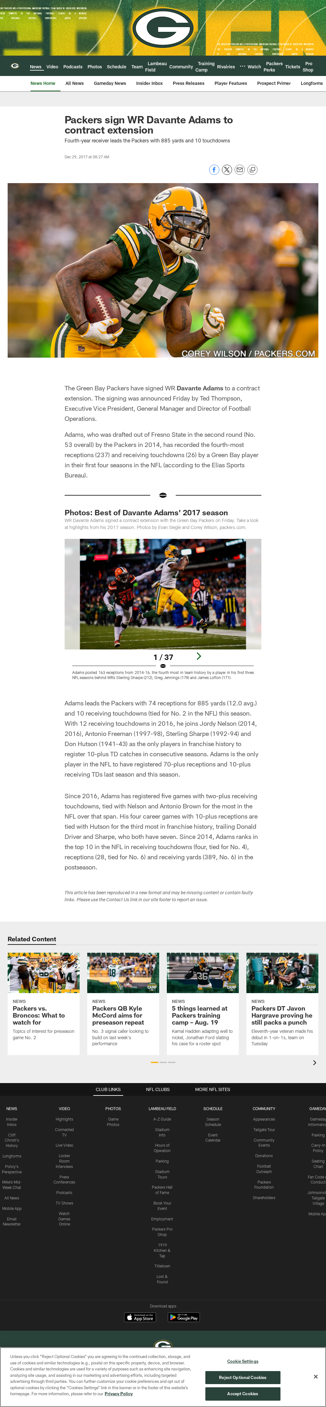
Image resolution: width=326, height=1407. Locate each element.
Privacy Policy (119, 1393)
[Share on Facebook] (214, 173)
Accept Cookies (242, 1393)
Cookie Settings (243, 1361)
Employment (162, 1219)
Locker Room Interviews (64, 1161)
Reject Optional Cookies (242, 1377)
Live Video (64, 1145)
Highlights (64, 1119)
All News (11, 1198)
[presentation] (315, 1063)
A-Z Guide (162, 1119)
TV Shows (64, 1203)
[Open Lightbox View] (163, 613)
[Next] (198, 656)
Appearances (264, 1119)
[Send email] (240, 173)
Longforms (12, 1156)
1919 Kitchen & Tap (162, 1250)
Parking (162, 1161)
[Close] (316, 1377)
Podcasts (64, 1192)
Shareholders (264, 1197)
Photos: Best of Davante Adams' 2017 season (146, 512)
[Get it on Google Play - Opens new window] (184, 1320)
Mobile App (12, 1208)
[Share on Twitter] (227, 173)
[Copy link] (252, 170)
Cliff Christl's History (12, 1140)
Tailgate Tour (264, 1129)
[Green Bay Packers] (163, 1347)
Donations (264, 1155)
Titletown (162, 1266)
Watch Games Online (64, 1218)
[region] (163, 1377)
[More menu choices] (242, 66)
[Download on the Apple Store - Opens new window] (140, 1318)
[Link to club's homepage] (15, 65)
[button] (154, 1062)
